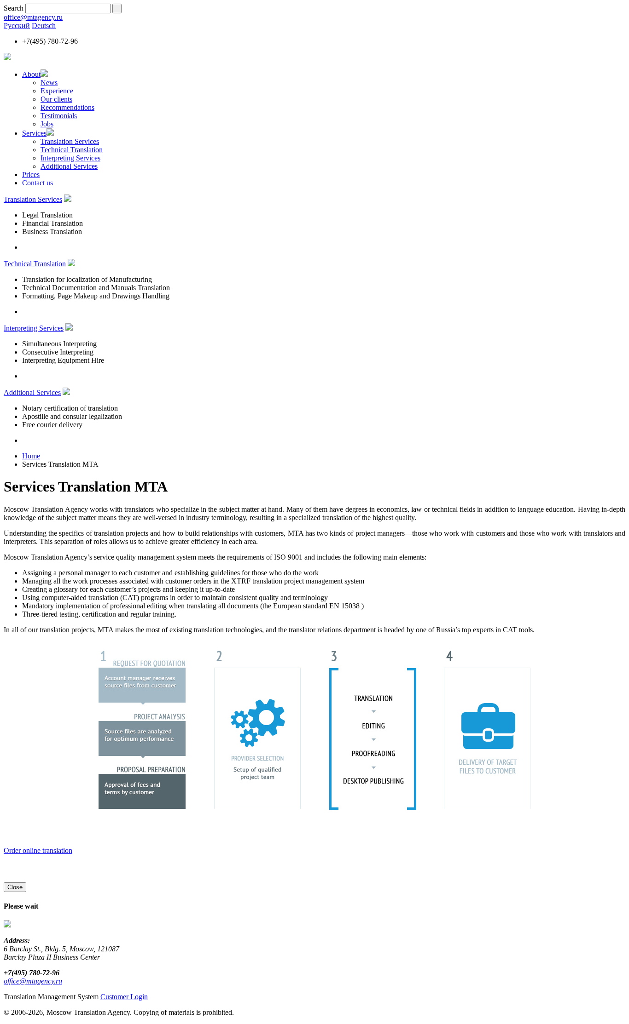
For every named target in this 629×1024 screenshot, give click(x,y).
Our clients (56, 99)
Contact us (37, 183)
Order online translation (38, 850)
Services (34, 133)
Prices (31, 174)
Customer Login (124, 997)
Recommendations (67, 107)
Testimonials (59, 116)
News (49, 82)
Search (13, 8)
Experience (57, 91)
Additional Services (69, 166)
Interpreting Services (70, 158)
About (31, 74)
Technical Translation (72, 150)
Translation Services (70, 141)
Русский (17, 25)
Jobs (47, 124)
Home (31, 456)
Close (15, 887)
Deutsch (44, 25)
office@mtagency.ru (33, 17)
